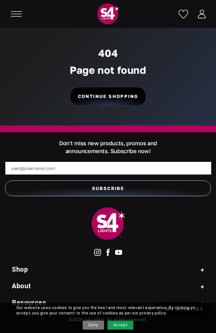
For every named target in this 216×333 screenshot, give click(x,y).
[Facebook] (108, 253)
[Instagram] (97, 253)
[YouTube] (118, 253)
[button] (16, 14)
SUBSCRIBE (108, 188)
